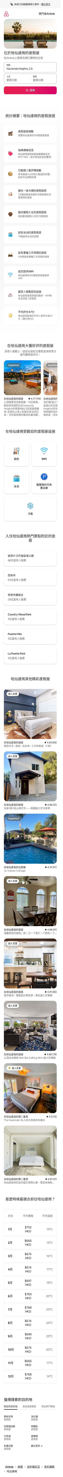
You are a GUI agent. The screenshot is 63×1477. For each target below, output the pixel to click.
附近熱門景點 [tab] (48, 1406)
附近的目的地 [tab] (10, 1406)
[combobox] (30, 69)
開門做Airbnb (47, 13)
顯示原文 (45, 4)
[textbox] (17, 80)
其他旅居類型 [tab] (29, 1406)
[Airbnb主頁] (6, 14)
